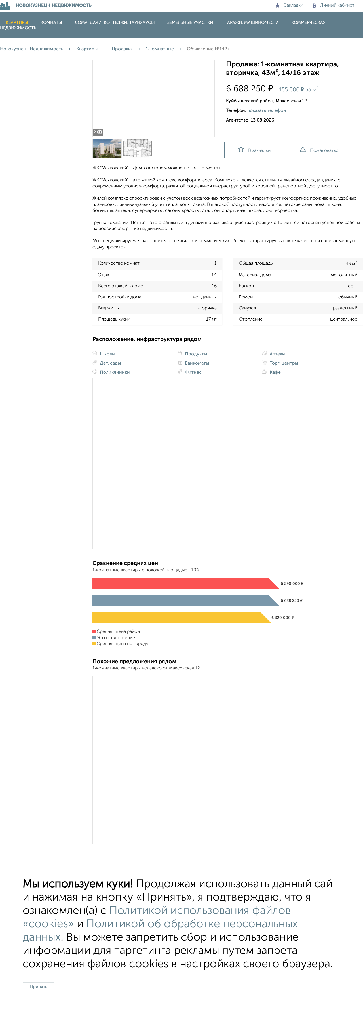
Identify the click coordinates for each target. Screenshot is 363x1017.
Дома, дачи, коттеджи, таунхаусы (115, 22)
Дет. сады (110, 363)
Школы (107, 354)
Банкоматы (196, 363)
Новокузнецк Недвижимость (31, 49)
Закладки (293, 5)
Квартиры (17, 22)
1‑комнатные (160, 49)
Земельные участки (190, 22)
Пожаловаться (325, 150)
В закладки (259, 150)
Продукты (195, 354)
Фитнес (193, 372)
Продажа (122, 49)
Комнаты (51, 22)
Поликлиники (114, 372)
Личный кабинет (337, 5)
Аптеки (277, 354)
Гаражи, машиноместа (252, 22)
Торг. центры (283, 363)
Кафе (275, 372)
